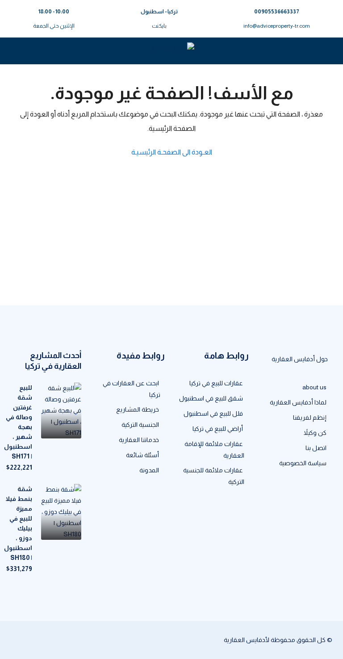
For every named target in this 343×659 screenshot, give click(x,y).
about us (314, 387)
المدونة (149, 470)
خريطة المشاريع (137, 409)
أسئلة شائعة (142, 455)
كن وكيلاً (315, 432)
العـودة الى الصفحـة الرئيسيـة (171, 152)
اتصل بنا (315, 447)
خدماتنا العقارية (139, 439)
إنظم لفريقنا (309, 417)
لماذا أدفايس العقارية (298, 402)
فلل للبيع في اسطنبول (213, 413)
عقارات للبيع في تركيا (216, 383)
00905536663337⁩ (276, 11)
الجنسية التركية (140, 424)
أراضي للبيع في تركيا (217, 428)
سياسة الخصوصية (302, 463)
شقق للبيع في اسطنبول (211, 398)
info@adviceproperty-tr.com (276, 26)
